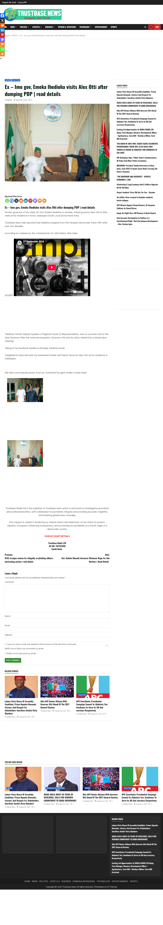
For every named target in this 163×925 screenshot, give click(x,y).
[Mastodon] (35, 201)
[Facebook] (12, 201)
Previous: (29, 558)
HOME (27, 881)
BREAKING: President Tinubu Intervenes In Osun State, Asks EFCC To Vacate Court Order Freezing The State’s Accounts (137, 168)
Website (8, 635)
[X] (16, 201)
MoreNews (99, 887)
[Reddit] (21, 201)
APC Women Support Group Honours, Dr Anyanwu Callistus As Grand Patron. (136, 207)
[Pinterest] (30, 201)
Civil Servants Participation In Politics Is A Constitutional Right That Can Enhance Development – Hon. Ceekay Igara (137, 221)
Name (8, 616)
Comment (10, 582)
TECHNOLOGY (84, 26)
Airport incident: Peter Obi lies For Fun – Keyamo (136, 192)
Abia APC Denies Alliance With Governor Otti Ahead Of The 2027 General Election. (54, 704)
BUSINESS (49, 26)
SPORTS (114, 26)
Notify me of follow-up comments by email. (24, 648)
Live (157, 26)
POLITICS (23, 26)
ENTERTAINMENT (101, 26)
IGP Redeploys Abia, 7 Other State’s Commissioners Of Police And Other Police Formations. (137, 159)
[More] (44, 201)
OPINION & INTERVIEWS (67, 26)
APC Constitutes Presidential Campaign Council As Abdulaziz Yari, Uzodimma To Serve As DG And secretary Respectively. (92, 706)
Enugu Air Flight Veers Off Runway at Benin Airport (136, 213)
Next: (86, 558)
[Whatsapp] (7, 201)
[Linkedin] (26, 201)
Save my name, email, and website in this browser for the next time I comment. (41, 644)
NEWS (12, 26)
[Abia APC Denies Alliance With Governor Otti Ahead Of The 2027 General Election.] (57, 687)
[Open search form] (145, 27)
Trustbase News (10, 717)
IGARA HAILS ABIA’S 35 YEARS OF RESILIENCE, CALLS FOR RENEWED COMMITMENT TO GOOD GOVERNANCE (137, 104)
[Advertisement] (57, 59)
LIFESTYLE (36, 26)
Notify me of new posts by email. (21, 653)
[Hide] (1, 59)
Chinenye (8, 100)
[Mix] (40, 201)
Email (8, 625)
